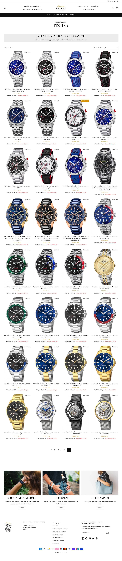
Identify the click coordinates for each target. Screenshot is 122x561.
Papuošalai (95, 6)
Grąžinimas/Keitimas (58, 540)
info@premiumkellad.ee (29, 527)
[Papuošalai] (61, 483)
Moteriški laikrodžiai (32, 9)
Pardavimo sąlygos (58, 535)
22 (64, 450)
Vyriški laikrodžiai (32, 6)
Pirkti (22, 508)
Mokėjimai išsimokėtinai (59, 532)
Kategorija (63, 22)
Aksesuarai (82, 6)
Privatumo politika (57, 537)
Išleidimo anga (89, 9)
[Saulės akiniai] (99, 483)
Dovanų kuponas (57, 523)
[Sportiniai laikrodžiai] (22, 483)
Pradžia (57, 22)
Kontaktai (55, 526)
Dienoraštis (56, 543)
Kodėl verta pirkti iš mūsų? (60, 529)
